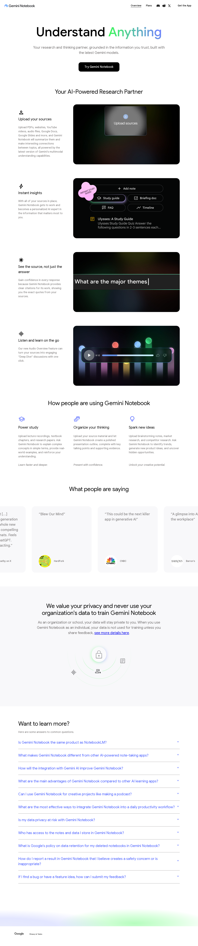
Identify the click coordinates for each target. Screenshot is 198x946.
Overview (136, 5)
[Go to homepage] (19, 6)
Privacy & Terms (36, 934)
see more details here (111, 633)
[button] (99, 742)
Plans (149, 5)
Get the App (184, 5)
